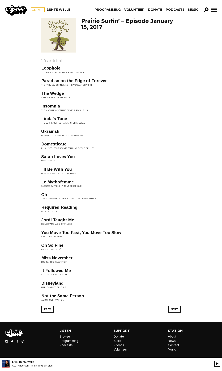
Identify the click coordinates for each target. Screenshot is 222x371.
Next (174, 309)
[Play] (217, 364)
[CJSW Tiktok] (22, 341)
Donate (155, 10)
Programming (108, 10)
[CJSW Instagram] (6, 341)
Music (193, 10)
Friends (119, 345)
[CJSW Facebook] (17, 341)
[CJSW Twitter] (12, 341)
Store (117, 341)
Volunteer (134, 10)
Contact (173, 345)
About (172, 336)
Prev (47, 309)
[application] (217, 364)
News (172, 341)
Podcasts (175, 10)
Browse (64, 336)
